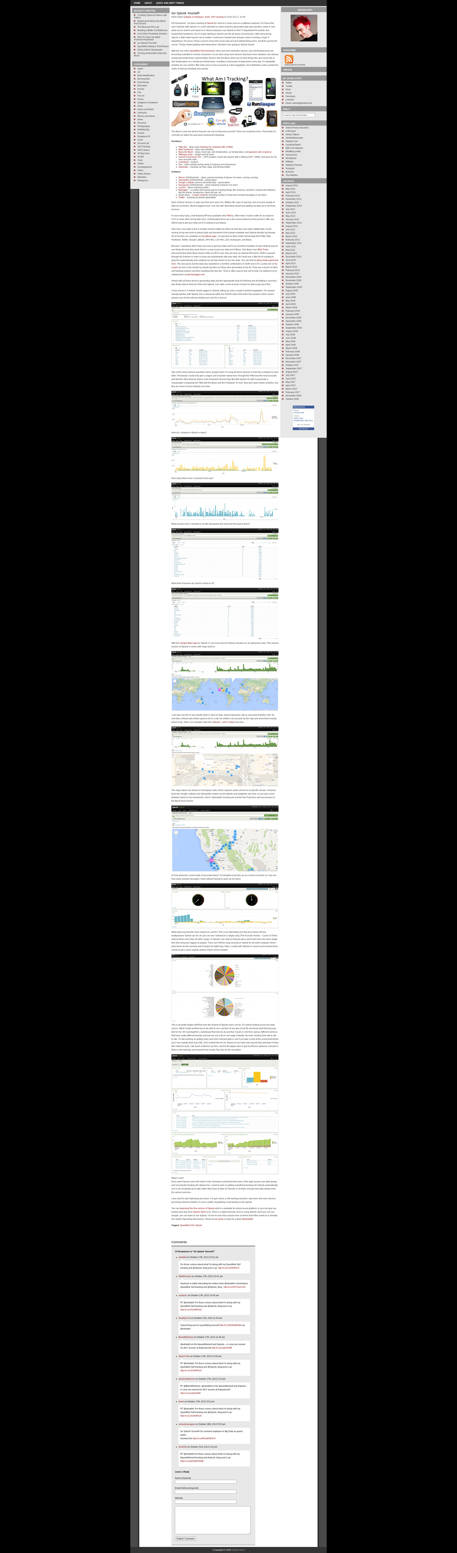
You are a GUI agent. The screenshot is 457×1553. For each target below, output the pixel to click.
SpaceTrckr (184, 1356)
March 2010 (291, 267)
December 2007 (293, 358)
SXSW (140, 157)
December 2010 (293, 256)
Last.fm (182, 187)
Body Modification (146, 75)
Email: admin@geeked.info (299, 103)
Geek (140, 106)
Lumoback (184, 162)
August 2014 (292, 185)
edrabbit (183, 1257)
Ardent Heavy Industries (297, 127)
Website (179, 1498)
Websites (141, 177)
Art (138, 72)
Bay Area (309, 420)
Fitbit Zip (183, 147)
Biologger (183, 190)
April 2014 (291, 192)
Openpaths (184, 180)
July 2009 (290, 294)
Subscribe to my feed (295, 65)
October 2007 (292, 365)
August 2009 (292, 290)
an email (219, 1219)
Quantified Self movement (202, 51)
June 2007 (291, 378)
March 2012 (291, 236)
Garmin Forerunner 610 (190, 157)
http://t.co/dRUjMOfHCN (204, 1438)
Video (140, 170)
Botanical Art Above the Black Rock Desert (150, 22)
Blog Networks (303, 429)
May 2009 (290, 301)
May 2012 (290, 233)
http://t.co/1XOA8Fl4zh (228, 1268)
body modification (299, 419)
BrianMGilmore (186, 1337)
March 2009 (291, 307)
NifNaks (289, 161)
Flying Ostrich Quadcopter (150, 50)
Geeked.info (299, 413)
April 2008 (291, 345)
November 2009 (293, 280)
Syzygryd (290, 168)
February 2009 (293, 311)
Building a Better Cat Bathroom (152, 30)
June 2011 (291, 246)
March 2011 (291, 253)
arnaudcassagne (187, 1424)
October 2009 (292, 284)
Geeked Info (237, 1550)
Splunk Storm (199, 1212)
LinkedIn (290, 99)
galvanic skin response (260, 152)
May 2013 (290, 216)
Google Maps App (188, 643)
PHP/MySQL (143, 129)
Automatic (183, 167)
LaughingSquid (293, 144)
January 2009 (292, 314)
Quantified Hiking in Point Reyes (153, 46)
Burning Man (143, 79)
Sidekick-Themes (294, 165)
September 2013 (294, 206)
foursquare (184, 185)
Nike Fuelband (186, 149)
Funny (140, 99)
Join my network (303, 425)
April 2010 (291, 263)
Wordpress (142, 180)
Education (142, 85)
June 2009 (291, 297)
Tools (140, 160)
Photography (143, 126)
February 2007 (293, 392)
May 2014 (290, 189)
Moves (182, 177)
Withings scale (186, 154)
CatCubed (291, 131)
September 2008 (294, 328)
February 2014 (293, 195)
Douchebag (143, 82)
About (148, 3)
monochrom (291, 155)
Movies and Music (146, 116)
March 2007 (291, 389)
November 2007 (293, 362)
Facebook (290, 96)
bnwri (181, 1401)
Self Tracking (143, 146)
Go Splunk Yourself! (147, 43)
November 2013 (293, 199)
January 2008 (292, 355)
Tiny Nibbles (292, 175)
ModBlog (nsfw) (293, 151)
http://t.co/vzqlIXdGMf (222, 1348)
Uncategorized (144, 167)
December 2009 (293, 277)
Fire (139, 92)
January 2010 (292, 273)
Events (140, 89)
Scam (140, 140)
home (137, 3)
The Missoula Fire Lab (148, 27)
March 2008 (291, 348)
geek (296, 418)
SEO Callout (143, 150)
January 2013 (292, 219)
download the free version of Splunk (197, 1208)
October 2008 (292, 324)
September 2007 (294, 368)
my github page (209, 236)
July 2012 (290, 229)
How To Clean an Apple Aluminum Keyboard (147, 38)
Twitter (140, 163)
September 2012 (294, 223)
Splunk (210, 23)
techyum (290, 172)
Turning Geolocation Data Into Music (150, 54)
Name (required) (183, 1478)
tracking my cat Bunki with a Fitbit (216, 147)
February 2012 (293, 239)
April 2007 (291, 385)
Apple (140, 68)
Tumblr (289, 86)
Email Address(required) (187, 1488)
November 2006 (293, 395)
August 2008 (292, 331)
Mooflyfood (291, 158)
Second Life (143, 143)
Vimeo (289, 93)
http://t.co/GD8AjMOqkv (231, 1325)
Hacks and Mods (145, 109)
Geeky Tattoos (292, 134)
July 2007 (290, 375)
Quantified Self (187, 1225)
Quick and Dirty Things (170, 3)
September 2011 (294, 243)
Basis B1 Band (186, 152)
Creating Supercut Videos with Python (150, 16)
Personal (141, 123)
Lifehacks (142, 112)
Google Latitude (186, 182)
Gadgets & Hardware (147, 102)
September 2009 (294, 287)
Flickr (288, 89)
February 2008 (293, 351)
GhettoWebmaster (294, 138)
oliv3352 (183, 1447)
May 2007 (290, 382)
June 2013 (291, 212)
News (140, 119)
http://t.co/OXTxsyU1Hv (235, 1287)
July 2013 (290, 209)
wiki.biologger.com (196, 274)
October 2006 (292, 399)
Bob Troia (263, 249)
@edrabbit (247, 1219)
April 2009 (291, 304)
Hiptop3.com (292, 141)
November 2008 (293, 321)
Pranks (140, 133)
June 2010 (291, 260)
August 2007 (292, 372)
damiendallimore (187, 1379)
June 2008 (291, 338)
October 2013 (292, 202)
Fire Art (140, 96)
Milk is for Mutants (294, 148)
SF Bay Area (143, 153)
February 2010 (293, 270)
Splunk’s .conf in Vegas (223, 722)
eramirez (183, 1295)
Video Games (144, 173)
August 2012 (292, 226)
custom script (198, 195)
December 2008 (293, 317)
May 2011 (290, 250)
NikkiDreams (185, 1276)
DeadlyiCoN (184, 1318)
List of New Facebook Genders (152, 33)
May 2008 (290, 341)
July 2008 (290, 334)
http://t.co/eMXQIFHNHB (192, 1461)
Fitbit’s (230, 215)
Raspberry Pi (143, 136)
